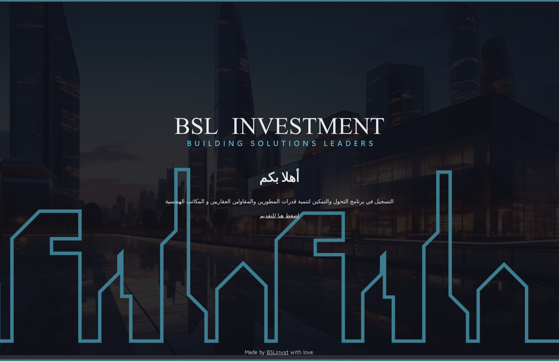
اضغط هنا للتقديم (279, 215)
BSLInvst (278, 352)
